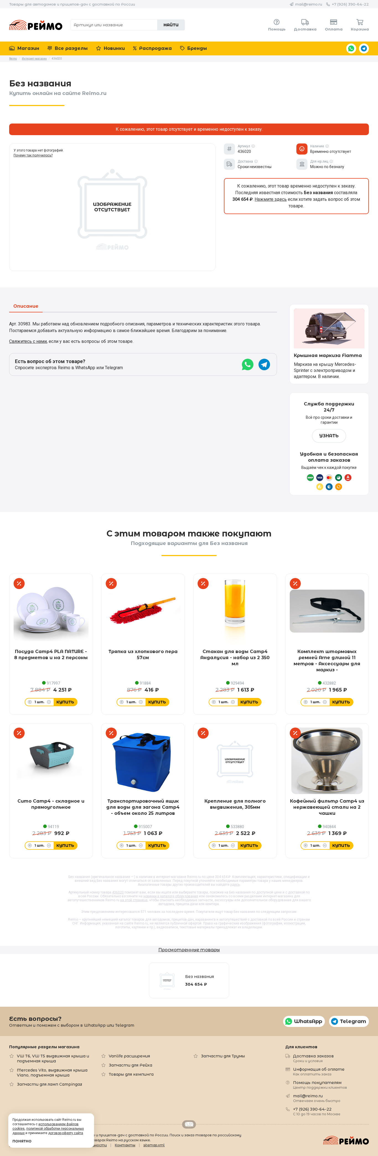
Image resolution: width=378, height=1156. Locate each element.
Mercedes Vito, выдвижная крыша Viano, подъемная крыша (52, 1073)
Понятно (22, 1141)
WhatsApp (351, 48)
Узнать (329, 435)
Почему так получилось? (33, 155)
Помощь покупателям (320, 1084)
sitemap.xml (154, 1145)
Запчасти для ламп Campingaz (49, 1084)
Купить (65, 702)
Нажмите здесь (271, 199)
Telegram (364, 48)
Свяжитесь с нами (28, 341)
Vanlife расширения (129, 1056)
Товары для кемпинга (131, 1074)
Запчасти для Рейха (130, 1065)
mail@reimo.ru (308, 4)
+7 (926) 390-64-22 (350, 4)
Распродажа (155, 48)
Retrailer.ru (189, 1124)
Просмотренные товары (189, 949)
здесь (235, 885)
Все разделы (70, 48)
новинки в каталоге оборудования (170, 896)
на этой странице (133, 900)
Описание (25, 306)
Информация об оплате (319, 1071)
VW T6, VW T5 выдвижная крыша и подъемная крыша (53, 1058)
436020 (118, 892)
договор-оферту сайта (65, 1133)
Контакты (125, 1145)
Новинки (113, 48)
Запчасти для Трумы (223, 1056)
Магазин (27, 48)
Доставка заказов (313, 1058)
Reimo (35, 25)
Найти (171, 24)
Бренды (196, 48)
